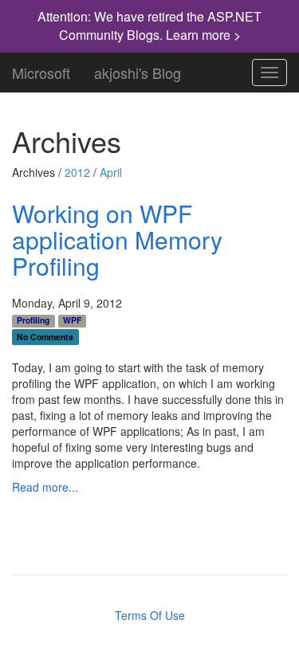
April (111, 172)
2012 (77, 172)
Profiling (33, 320)
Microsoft (41, 69)
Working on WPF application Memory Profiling (117, 239)
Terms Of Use (150, 615)
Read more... (45, 487)
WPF (72, 320)
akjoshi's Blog (137, 69)
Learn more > (203, 34)
